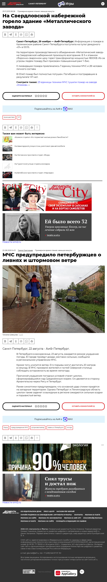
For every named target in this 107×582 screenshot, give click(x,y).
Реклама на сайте (28, 518)
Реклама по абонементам (50, 518)
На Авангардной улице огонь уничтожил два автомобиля (39, 146)
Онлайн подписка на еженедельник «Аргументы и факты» (46, 515)
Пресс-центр (49, 511)
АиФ (21, 335)
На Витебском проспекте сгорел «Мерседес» (34, 173)
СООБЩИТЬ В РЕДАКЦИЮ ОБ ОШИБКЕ (71, 521)
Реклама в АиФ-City (72, 518)
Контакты (78, 515)
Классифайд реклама (92, 518)
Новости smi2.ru (12, 242)
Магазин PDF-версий (65, 511)
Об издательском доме (31, 511)
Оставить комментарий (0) (83, 96)
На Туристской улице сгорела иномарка (32, 164)
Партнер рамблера (44, 572)
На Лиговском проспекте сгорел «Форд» (32, 155)
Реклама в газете (92, 515)
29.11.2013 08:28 (9, 11)
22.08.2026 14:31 (9, 250)
